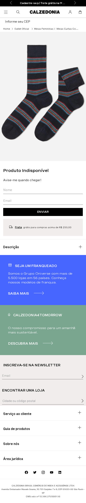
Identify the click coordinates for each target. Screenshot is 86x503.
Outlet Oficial (21, 28)
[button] (19, 12)
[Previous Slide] (11, 3)
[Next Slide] (75, 3)
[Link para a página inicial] (6, 29)
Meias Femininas (43, 28)
